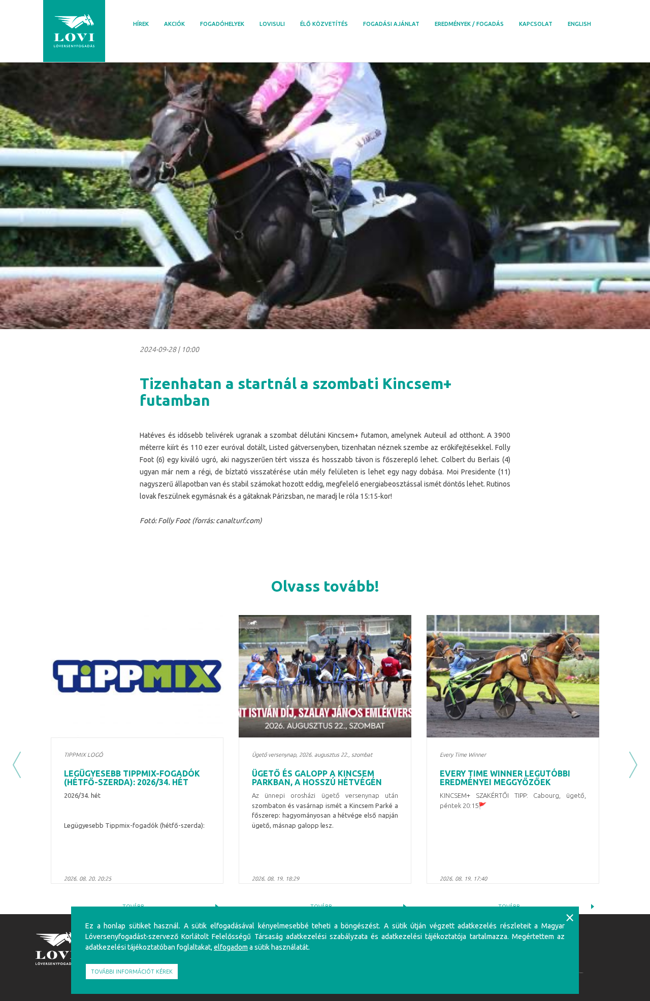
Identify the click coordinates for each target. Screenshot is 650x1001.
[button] (17, 765)
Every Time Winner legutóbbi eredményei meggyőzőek (505, 778)
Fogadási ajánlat (391, 24)
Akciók (174, 24)
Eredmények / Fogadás (469, 24)
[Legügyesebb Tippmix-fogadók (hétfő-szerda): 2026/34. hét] (137, 676)
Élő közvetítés (324, 24)
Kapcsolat (535, 24)
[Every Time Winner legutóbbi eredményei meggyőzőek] (513, 676)
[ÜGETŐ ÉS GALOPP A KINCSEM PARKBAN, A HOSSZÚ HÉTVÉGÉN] (325, 676)
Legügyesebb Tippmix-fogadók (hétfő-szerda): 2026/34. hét (132, 778)
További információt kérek (132, 971)
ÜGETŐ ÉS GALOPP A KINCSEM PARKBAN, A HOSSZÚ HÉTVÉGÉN (317, 778)
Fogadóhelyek (222, 24)
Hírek (141, 24)
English (579, 24)
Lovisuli (272, 24)
